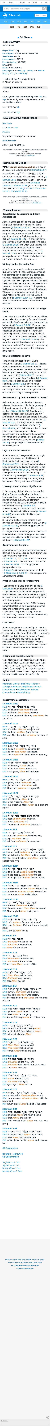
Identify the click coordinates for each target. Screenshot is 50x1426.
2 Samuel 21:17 (38, 170)
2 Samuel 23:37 (11, 564)
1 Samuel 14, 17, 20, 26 (15, 558)
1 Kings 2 (8, 570)
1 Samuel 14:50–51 (21, 227)
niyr (4, 99)
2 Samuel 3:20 (18, 384)
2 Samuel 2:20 (9, 1039)
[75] (47, 639)
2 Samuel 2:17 (9, 986)
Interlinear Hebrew (29, 684)
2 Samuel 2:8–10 (22, 325)
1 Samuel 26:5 (9, 829)
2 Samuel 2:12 (9, 952)
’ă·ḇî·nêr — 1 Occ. (11, 1162)
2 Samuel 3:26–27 (19, 411)
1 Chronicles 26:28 (19, 470)
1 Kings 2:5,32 (25, 188)
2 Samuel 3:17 (27, 375)
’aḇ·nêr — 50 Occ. (11, 1165)
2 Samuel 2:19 (9, 1005)
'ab (40, 96)
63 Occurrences (10, 1148)
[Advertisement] (25, 1224)
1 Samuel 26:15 (10, 916)
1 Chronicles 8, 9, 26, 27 (15, 573)
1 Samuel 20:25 (10, 245)
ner (16, 127)
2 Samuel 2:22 (9, 1072)
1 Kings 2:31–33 (21, 540)
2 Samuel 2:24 (9, 1109)
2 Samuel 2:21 (9, 1056)
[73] (3, 639)
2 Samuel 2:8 (9, 935)
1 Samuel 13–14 (17, 239)
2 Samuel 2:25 (9, 1128)
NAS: (5, 710)
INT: (4, 715)
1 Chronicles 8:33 (34, 475)
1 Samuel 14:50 (10, 703)
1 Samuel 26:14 (10, 866)
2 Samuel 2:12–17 (29, 339)
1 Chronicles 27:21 (18, 191)
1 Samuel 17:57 (10, 793)
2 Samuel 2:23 (9, 1089)
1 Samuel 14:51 (10, 723)
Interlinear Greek (10, 684)
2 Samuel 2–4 (10, 561)
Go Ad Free (4, 1420)
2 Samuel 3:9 (28, 505)
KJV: (4, 712)
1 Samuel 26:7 (9, 846)
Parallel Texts (23, 692)
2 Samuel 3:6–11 (29, 364)
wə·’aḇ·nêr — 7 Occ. (12, 1171)
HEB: (5, 707)
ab (8, 127)
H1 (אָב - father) (25, 70)
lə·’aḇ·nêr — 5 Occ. (11, 1168)
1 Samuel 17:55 (19, 185)
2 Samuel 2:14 (9, 969)
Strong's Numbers (11, 686)
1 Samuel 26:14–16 (22, 298)
